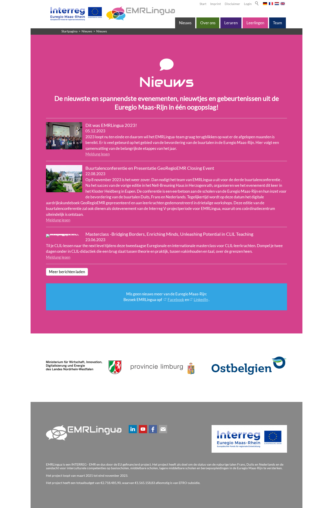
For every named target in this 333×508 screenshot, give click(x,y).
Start (203, 4)
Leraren (231, 22)
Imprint (215, 4)
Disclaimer (232, 4)
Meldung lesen (97, 154)
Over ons (207, 22)
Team (277, 22)
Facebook (176, 299)
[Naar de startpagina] (111, 13)
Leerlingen (255, 22)
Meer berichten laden (67, 271)
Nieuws (185, 22)
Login (248, 4)
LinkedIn (201, 299)
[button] (133, 429)
